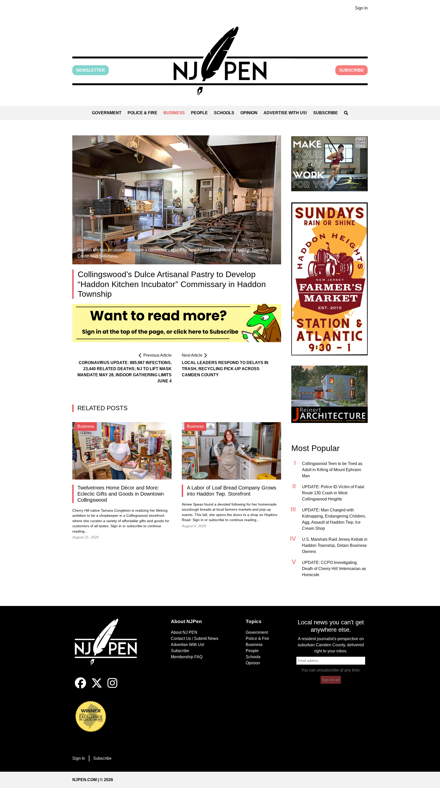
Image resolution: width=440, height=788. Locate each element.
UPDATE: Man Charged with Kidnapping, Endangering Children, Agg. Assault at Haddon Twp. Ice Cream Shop (334, 519)
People (199, 113)
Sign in (116, 526)
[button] (220, 61)
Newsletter (90, 70)
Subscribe (351, 70)
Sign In (361, 8)
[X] (96, 687)
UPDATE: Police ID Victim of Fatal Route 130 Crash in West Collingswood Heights (333, 493)
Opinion (248, 113)
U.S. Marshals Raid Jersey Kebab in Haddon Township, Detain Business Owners (334, 545)
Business (174, 113)
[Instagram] (112, 687)
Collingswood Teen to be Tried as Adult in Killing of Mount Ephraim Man (332, 469)
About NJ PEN (184, 632)
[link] (329, 163)
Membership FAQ (186, 657)
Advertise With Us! (285, 113)
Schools (224, 113)
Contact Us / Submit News (194, 638)
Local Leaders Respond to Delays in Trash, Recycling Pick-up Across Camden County (225, 368)
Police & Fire (142, 113)
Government (106, 113)
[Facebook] (80, 687)
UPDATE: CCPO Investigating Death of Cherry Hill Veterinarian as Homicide (334, 568)
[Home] (109, 648)
